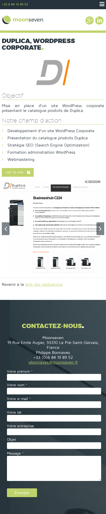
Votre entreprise (20, 426)
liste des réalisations (44, 284)
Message (15, 453)
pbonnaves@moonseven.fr (53, 362)
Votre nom (17, 385)
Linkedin (99, 20)
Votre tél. (15, 412)
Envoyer (22, 492)
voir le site (14, 172)
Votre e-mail (19, 399)
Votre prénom (20, 371)
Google (89, 20)
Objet (11, 440)
